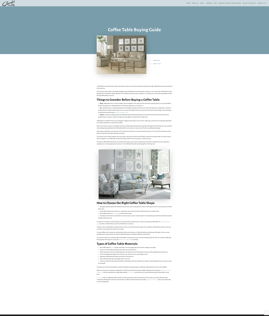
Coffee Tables (156, 60)
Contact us (99, 277)
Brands (209, 3)
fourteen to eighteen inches (121, 112)
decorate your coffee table (125, 239)
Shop (202, 3)
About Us (195, 3)
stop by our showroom (152, 279)
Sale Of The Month (249, 3)
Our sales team (131, 272)
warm (112, 247)
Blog (215, 3)
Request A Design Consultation (230, 3)
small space (116, 213)
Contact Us (261, 3)
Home (188, 3)
